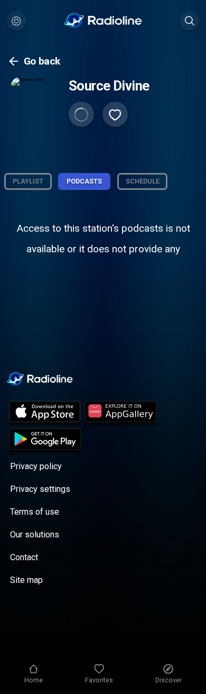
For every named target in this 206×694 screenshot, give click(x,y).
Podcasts (84, 181)
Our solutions (34, 534)
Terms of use (34, 512)
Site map (26, 580)
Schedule (143, 181)
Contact (24, 557)
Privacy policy (36, 466)
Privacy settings (40, 489)
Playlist (28, 181)
